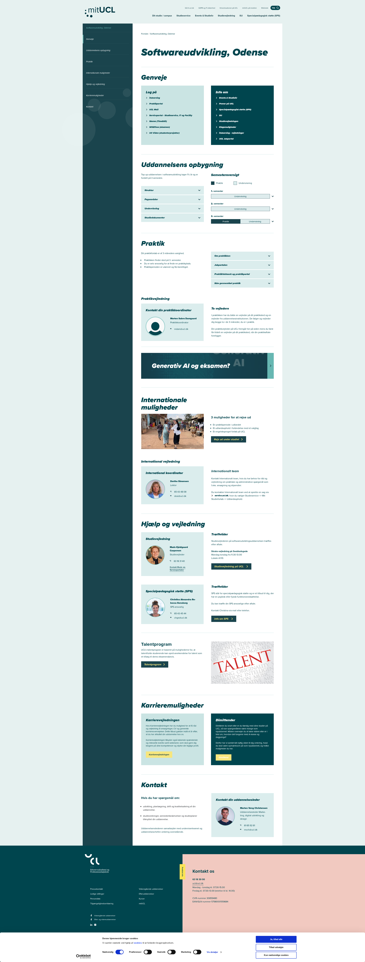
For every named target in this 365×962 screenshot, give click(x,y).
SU (241, 15)
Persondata (95, 898)
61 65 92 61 (249, 825)
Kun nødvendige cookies (276, 955)
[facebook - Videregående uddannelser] (91, 916)
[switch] (148, 952)
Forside (145, 33)
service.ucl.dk (221, 495)
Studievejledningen (228, 121)
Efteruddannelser (146, 893)
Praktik (89, 61)
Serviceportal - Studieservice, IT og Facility (170, 115)
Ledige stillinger (97, 893)
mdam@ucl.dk (181, 329)
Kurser (142, 898)
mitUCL (142, 903)
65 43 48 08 (180, 491)
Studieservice (183, 15)
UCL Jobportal (226, 138)
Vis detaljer (212, 952)
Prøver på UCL (226, 103)
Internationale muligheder (98, 72)
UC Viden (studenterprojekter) (164, 133)
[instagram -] (95, 926)
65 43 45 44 (180, 613)
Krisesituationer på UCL (229, 8)
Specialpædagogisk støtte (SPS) (263, 15)
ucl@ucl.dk (197, 883)
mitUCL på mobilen (249, 8)
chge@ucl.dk (180, 617)
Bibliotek (264, 8)
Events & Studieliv (204, 15)
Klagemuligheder (227, 127)
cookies (138, 943)
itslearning (154, 97)
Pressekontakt (96, 889)
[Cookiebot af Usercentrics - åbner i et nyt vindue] (83, 956)
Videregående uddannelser (151, 889)
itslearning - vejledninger (231, 133)
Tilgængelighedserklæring (101, 903)
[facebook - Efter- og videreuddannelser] (91, 920)
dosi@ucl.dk (180, 496)
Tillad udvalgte (276, 947)
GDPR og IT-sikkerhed (206, 8)
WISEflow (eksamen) (159, 127)
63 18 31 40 (179, 561)
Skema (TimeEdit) (158, 121)
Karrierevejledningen (159, 754)
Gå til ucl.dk (189, 8)
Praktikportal (156, 103)
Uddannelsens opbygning (98, 50)
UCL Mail (153, 109)
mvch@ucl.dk (250, 829)
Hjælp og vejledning (95, 84)
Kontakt (89, 106)
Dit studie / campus (162, 15)
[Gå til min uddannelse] (117, 11)
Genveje (90, 39)
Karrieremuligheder (95, 95)
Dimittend (223, 757)
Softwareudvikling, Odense (98, 27)
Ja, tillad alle (276, 939)
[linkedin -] (91, 926)
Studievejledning (226, 15)
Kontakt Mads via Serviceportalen (177, 569)
